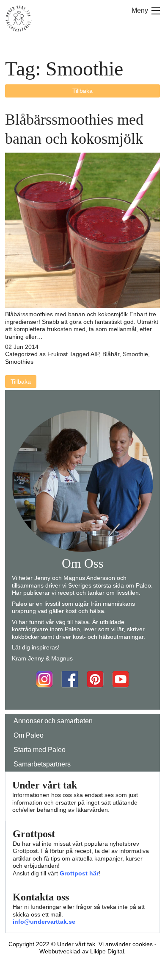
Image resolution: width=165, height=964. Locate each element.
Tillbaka (82, 90)
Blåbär (110, 354)
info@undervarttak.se (44, 921)
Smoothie (135, 354)
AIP (95, 354)
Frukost (57, 354)
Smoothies (19, 361)
